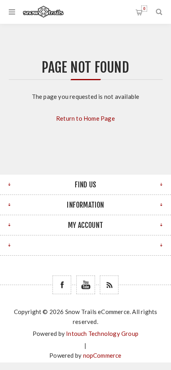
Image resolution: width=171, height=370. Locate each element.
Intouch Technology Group (102, 333)
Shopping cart (144, 8)
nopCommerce (102, 355)
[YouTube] (85, 285)
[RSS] (109, 285)
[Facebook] (61, 285)
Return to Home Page (85, 118)
